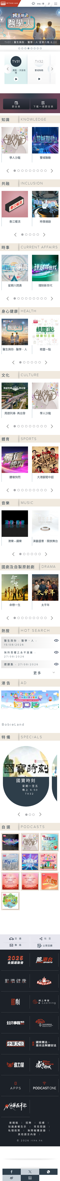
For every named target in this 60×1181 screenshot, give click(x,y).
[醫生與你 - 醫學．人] (56, 640)
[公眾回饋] (39, 945)
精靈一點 (45, 349)
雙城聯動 (39, 70)
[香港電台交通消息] (11, 938)
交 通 (18, 938)
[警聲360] (10, 861)
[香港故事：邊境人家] (10, 900)
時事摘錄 (45, 221)
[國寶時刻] (26, 762)
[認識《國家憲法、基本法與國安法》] (44, 1044)
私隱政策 (15, 1130)
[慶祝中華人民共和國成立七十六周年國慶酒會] (10, 881)
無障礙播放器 (38, 1130)
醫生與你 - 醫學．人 (15, 349)
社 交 (47, 938)
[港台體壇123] (10, 842)
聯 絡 (18, 945)
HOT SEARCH (35, 630)
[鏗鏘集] (56, 664)
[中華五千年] (15, 1107)
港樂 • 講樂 (15, 541)
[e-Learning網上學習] (44, 1002)
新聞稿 (14, 1123)
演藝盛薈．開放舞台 (45, 541)
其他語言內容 (28, 1134)
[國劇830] (15, 1002)
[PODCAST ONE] (44, 1086)
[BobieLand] (30, 709)
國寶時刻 (26, 780)
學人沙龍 (14, 157)
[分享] (41, 938)
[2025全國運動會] (15, 960)
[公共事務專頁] (15, 1023)
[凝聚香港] (30, 861)
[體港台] (44, 960)
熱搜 (6, 631)
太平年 (45, 605)
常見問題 (41, 1126)
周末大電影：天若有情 (16, 71)
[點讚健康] (15, 981)
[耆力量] (15, 1065)
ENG (39, 4)
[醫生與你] (50, 842)
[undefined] (33, 3)
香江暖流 (14, 221)
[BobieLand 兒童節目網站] (44, 981)
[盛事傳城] (44, 1065)
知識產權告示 (18, 1126)
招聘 (29, 1123)
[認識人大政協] (50, 881)
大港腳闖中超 (45, 477)
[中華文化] (15, 1044)
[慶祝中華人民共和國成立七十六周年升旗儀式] (30, 881)
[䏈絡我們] (11, 945)
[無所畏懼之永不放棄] (56, 652)
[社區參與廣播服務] (44, 1023)
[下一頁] (52, 69)
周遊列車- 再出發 (14, 413)
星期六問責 (15, 285)
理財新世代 (45, 285)
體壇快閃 (14, 477)
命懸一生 (14, 605)
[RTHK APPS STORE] (15, 1086)
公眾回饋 (48, 946)
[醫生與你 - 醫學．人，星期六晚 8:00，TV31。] (30, 26)
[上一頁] (7, 69)
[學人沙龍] (30, 842)
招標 (42, 1123)
